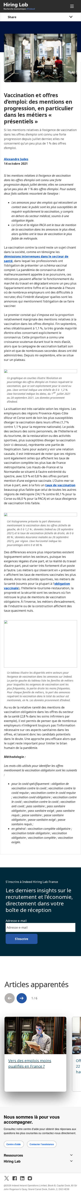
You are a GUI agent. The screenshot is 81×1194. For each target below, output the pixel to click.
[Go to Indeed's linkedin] (22, 1178)
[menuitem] (26, 6)
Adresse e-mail (16, 921)
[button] (22, 998)
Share (12, 17)
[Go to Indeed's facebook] (14, 1178)
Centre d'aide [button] (13, 1144)
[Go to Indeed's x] (6, 1178)
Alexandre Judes (16, 159)
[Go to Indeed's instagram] (30, 1178)
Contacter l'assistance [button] (42, 1144)
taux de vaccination (60, 485)
